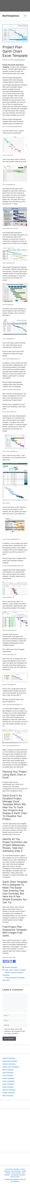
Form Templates (7, 1075)
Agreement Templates (9, 1061)
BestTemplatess (10, 16)
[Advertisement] (15, 1132)
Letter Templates (8, 1084)
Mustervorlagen (15, 1176)
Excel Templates (7, 1072)
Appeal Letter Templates (10, 1067)
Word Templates (7, 1095)
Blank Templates (8, 1069)
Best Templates (15, 1171)
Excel (6, 970)
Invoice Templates (8, 1081)
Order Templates (8, 1087)
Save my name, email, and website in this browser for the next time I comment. (14, 1031)
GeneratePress (15, 1181)
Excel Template (16, 1173)
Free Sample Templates (12, 1169)
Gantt (11, 970)
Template (22, 970)
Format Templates (8, 1078)
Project (16, 970)
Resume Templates (8, 1090)
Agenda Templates (8, 1058)
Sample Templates (11, 967)
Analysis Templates (9, 1064)
